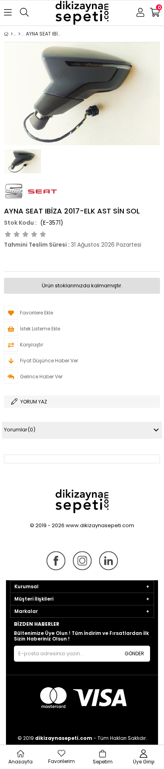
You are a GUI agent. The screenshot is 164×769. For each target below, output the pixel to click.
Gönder (134, 653)
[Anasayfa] (12, 34)
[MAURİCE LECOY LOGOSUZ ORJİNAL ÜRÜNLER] (19, 34)
